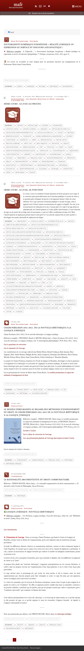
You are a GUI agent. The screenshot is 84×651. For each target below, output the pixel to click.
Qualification (11, 165)
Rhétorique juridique (13, 463)
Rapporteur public (26, 165)
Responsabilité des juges (46, 165)
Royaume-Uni (10, 169)
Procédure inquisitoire (35, 301)
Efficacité (55, 143)
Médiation (59, 286)
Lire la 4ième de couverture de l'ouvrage (37, 434)
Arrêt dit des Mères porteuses (16, 225)
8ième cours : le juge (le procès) (22, 104)
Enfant (49, 268)
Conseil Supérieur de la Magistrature (49, 136)
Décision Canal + (55, 254)
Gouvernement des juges (49, 275)
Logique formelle (38, 460)
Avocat (60, 132)
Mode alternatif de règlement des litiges (20, 290)
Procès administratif (55, 301)
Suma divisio (34, 308)
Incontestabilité (59, 150)
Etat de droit (10, 272)
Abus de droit (21, 221)
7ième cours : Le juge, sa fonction (23, 190)
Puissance (61, 161)
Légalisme (22, 282)
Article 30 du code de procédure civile (19, 132)
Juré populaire (40, 154)
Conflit (73, 246)
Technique (55, 169)
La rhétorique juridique (63, 614)
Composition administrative (27, 246)
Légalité (33, 282)
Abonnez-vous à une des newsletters (43, 13)
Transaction (67, 169)
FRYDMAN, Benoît (23, 389)
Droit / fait (28, 143)
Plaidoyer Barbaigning (54, 158)
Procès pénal (10, 304)
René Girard (59, 304)
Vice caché (66, 308)
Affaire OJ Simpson (29, 129)
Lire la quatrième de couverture (15, 344)
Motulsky (9, 158)
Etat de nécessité (26, 272)
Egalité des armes (12, 147)
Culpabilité (24, 140)
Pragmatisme (34, 297)
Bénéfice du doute (12, 136)
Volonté (32, 172)
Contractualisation (13, 254)
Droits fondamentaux (47, 264)
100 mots (20, 125)
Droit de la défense (13, 143)
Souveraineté (67, 86)
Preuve (8, 161)
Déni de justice (61, 140)
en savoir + (9, 86)
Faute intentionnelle (13, 275)
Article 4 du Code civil (45, 132)
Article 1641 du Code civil (37, 228)
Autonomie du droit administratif (18, 239)
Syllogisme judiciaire (50, 308)
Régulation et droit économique (16, 80)
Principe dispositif (21, 161)
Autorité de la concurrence (16, 243)
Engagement (61, 268)
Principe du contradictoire (52, 297)
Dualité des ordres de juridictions (18, 268)
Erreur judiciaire (29, 147)
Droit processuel (12, 264)
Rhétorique (54, 86)
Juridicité (64, 279)
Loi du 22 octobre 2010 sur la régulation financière (24, 286)
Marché (49, 286)
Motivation (53, 290)
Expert (61, 147)
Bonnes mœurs (36, 243)
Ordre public (21, 158)
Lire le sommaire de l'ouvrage (14, 348)
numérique (30, 86)
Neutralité (10, 293)
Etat (41, 147)
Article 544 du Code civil (54, 232)
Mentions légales (35, 648)
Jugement (27, 154)
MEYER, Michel (38, 389)
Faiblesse (51, 272)
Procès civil (71, 301)
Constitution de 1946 (65, 250)
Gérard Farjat (31, 275)
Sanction (22, 308)
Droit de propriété (12, 261)
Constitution (48, 250)
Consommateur (33, 250)
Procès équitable (48, 161)
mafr (18, 4)
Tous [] (12, 32)
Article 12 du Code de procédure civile (44, 225)
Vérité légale (19, 172)
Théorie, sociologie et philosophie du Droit (20, 384)
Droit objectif (47, 261)
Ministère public (55, 154)
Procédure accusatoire (14, 301)
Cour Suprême (40, 254)
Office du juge (23, 293)
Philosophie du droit (13, 628)
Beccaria (70, 132)
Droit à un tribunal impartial (59, 257)
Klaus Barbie (10, 282)
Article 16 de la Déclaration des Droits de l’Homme (23, 232)
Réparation (71, 304)
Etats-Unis (50, 147)
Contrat (69, 136)
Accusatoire (57, 125)
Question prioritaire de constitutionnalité (35, 304)
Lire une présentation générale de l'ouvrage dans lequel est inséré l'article (48, 438)
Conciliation (61, 246)
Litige (43, 282)
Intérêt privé (26, 279)
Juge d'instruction (12, 154)
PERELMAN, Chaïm (36, 158)
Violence (19, 311)
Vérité (8, 172)
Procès (34, 161)
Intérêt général (11, 279)
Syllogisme (43, 169)
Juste (74, 279)
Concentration (47, 246)
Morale (68, 154)
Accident (45, 125)
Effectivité (39, 268)
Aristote (71, 221)
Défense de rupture (12, 257)
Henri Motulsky (67, 275)
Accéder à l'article (29, 431)
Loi (51, 282)
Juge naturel (51, 279)
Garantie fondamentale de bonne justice (20, 150)
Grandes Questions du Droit (14, 619)
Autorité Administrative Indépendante (48, 239)
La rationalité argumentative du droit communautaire (36, 479)
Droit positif (60, 261)
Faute (70, 147)
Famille (61, 272)
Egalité (66, 143)
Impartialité (44, 150)
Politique (42, 86)
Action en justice (12, 129)
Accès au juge (32, 125)
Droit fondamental (30, 261)
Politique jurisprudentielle (15, 297)
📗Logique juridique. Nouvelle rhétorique (29, 512)
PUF (65, 389)
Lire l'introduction (10, 530)
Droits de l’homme (29, 264)
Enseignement (22, 460)
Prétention (71, 158)
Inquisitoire (73, 150)
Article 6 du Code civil (62, 235)
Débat (34, 140)
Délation (27, 257)
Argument (43, 129)
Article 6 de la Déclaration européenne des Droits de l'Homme (27, 235)
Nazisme (64, 290)
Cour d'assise (10, 140)
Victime (8, 311)
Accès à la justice (37, 221)
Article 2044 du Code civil (61, 129)
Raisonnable (10, 393)
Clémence (9, 246)
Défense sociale (46, 140)
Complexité (27, 136)
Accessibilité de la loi (55, 221)
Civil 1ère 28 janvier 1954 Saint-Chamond (59, 243)
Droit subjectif (42, 143)
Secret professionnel (27, 169)
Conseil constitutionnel (15, 250)
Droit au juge (39, 257)
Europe (19, 86)
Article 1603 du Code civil (15, 228)
